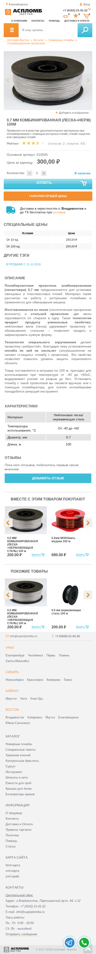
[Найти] (85, 30)
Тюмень (64, 655)
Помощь (54, 20)
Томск (68, 679)
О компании (19, 20)
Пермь (50, 655)
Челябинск (35, 655)
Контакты (37, 20)
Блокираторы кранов (20, 794)
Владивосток (15, 717)
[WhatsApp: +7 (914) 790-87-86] (84, 942)
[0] (65, 16)
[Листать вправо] (87, 80)
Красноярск (35, 679)
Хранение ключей (18, 755)
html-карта (13, 865)
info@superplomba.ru (23, 636)
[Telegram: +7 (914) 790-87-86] (69, 942)
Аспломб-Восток (18, 40)
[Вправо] (87, 522)
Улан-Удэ (36, 698)
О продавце (14, 813)
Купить (44, 183)
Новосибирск (15, 679)
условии (59, 212)
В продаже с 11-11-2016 (23, 264)
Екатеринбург (15, 655)
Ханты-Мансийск (17, 661)
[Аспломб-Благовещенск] (23, 14)
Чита (23, 698)
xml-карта (12, 871)
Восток (12, 709)
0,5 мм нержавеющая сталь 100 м (66, 612)
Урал (10, 647)
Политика (12, 835)
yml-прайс (13, 876)
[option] (48, 80)
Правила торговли (18, 829)
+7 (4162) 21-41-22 (75, 10)
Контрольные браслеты (22, 761)
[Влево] (8, 522)
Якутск (50, 717)
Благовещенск (68, 717)
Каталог (39, 40)
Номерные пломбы (61, 40)
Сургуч (10, 766)
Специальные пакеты (20, 749)
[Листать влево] (8, 80)
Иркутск (11, 698)
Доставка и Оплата (19, 824)
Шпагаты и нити (17, 777)
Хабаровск (34, 717)
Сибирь (12, 672)
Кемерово (53, 679)
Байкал (12, 691)
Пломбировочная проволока (26, 43)
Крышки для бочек (19, 788)
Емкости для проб (18, 783)
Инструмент (14, 772)
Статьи (10, 846)
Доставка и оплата (76, 20)
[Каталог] (11, 30)
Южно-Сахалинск (18, 723)
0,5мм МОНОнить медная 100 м (63, 539)
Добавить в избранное (74, 112)
